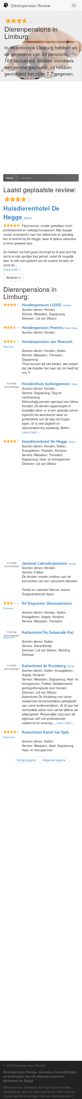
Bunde (70, 666)
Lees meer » (12, 269)
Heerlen (67, 305)
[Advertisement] (41, 128)
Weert (28, 218)
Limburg (26, 178)
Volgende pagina (53, 760)
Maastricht (8, 637)
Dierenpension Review (30, 5)
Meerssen (8, 346)
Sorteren (12, 277)
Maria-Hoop (71, 328)
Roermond (8, 737)
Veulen (72, 563)
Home (9, 178)
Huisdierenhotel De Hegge (31, 212)
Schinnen (8, 608)
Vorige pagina (26, 760)
